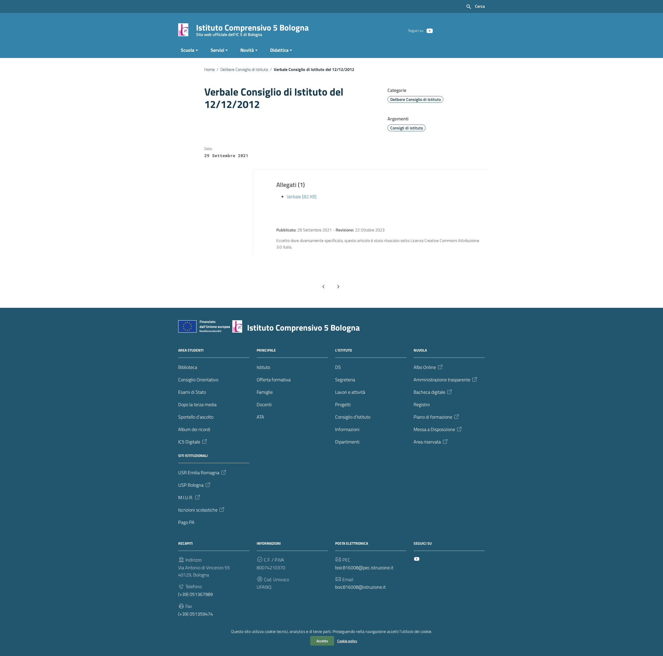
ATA (260, 416)
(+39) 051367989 (195, 594)
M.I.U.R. (185, 497)
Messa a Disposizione (434, 429)
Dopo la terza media (197, 404)
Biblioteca (187, 367)
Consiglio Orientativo (198, 379)
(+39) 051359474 (195, 613)
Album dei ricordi (194, 429)
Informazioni (347, 429)
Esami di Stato (192, 392)
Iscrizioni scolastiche (198, 509)
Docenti (264, 404)
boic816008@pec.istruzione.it (364, 567)
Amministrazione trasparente (442, 379)
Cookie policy (347, 641)
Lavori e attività (350, 392)
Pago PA (186, 522)
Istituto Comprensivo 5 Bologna (252, 28)
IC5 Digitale (189, 441)
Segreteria (345, 379)
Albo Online (425, 367)
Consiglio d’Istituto (352, 416)
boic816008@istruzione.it (360, 587)
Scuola (187, 50)
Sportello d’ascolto (195, 416)
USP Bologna (191, 485)
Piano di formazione (433, 416)
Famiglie (265, 392)
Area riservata (427, 441)
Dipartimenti (347, 441)
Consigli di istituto (406, 128)
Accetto (322, 641)
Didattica (279, 50)
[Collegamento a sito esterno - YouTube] (429, 30)
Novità (247, 50)
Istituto (263, 367)
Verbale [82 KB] (301, 196)
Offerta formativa (274, 379)
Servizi (217, 50)
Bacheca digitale (429, 392)
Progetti (343, 404)
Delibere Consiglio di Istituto (244, 69)
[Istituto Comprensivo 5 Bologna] (183, 29)
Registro (422, 404)
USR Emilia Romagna (198, 472)
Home (209, 69)
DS (338, 367)
